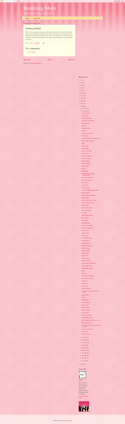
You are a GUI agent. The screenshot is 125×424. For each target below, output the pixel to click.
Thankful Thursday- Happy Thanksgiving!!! (88, 174)
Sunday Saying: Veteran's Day (89, 263)
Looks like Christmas (86, 118)
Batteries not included (87, 180)
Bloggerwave (85, 281)
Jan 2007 (84, 361)
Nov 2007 (84, 111)
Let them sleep (85, 136)
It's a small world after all (87, 177)
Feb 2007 (84, 358)
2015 (82, 85)
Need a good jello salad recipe (89, 195)
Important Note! (85, 233)
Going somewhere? (86, 192)
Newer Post (27, 60)
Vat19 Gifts (84, 213)
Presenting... (84, 131)
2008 (82, 103)
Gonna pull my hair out (87, 329)
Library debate (85, 146)
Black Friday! (85, 171)
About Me (36, 18)
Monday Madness (86, 161)
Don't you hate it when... (87, 266)
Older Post (71, 60)
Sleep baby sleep (85, 123)
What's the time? (85, 253)
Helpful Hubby (85, 295)
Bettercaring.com (86, 240)
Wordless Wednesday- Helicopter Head (91, 138)
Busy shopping (85, 182)
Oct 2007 (84, 337)
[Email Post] (43, 43)
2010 (82, 98)
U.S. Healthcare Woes (87, 238)
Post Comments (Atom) (35, 63)
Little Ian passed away (87, 322)
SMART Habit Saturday (87, 215)
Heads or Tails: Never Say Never (89, 200)
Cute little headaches (86, 158)
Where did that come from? (88, 141)
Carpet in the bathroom (87, 156)
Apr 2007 (84, 353)
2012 (82, 93)
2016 (82, 83)
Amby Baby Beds (86, 223)
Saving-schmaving (86, 302)
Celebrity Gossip (85, 113)
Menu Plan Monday (86, 163)
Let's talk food (85, 185)
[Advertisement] (90, 47)
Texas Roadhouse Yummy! (88, 276)
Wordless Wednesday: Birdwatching (90, 190)
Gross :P (84, 297)
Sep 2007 (84, 340)
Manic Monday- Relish (87, 208)
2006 (82, 364)
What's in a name (85, 187)
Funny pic (84, 273)
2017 (82, 80)
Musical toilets (85, 218)
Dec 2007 (84, 108)
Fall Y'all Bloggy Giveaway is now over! (91, 320)
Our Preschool (85, 286)
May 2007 (84, 350)
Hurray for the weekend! (87, 278)
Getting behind (85, 148)
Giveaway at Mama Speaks (88, 203)
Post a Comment (31, 52)
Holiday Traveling (86, 248)
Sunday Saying (85, 166)
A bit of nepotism (86, 250)
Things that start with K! (87, 133)
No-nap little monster (87, 315)
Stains (83, 143)
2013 (82, 90)
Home (27, 18)
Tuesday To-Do (85, 153)
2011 (82, 96)
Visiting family (85, 230)
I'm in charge (85, 220)
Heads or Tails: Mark (86, 151)
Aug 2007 (84, 342)
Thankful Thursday (86, 128)
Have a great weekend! (87, 225)
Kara (81, 380)
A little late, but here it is (87, 245)
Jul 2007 (84, 345)
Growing (84, 126)
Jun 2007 (84, 348)
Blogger (70, 420)
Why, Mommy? (85, 300)
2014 (82, 88)
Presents (83, 168)
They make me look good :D (88, 120)
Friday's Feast (85, 115)
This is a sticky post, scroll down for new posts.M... (91, 325)
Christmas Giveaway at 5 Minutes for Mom (90, 291)
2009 (82, 101)
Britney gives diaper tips (87, 228)
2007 (82, 106)
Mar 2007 (84, 355)
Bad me (83, 271)
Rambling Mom (39, 7)
